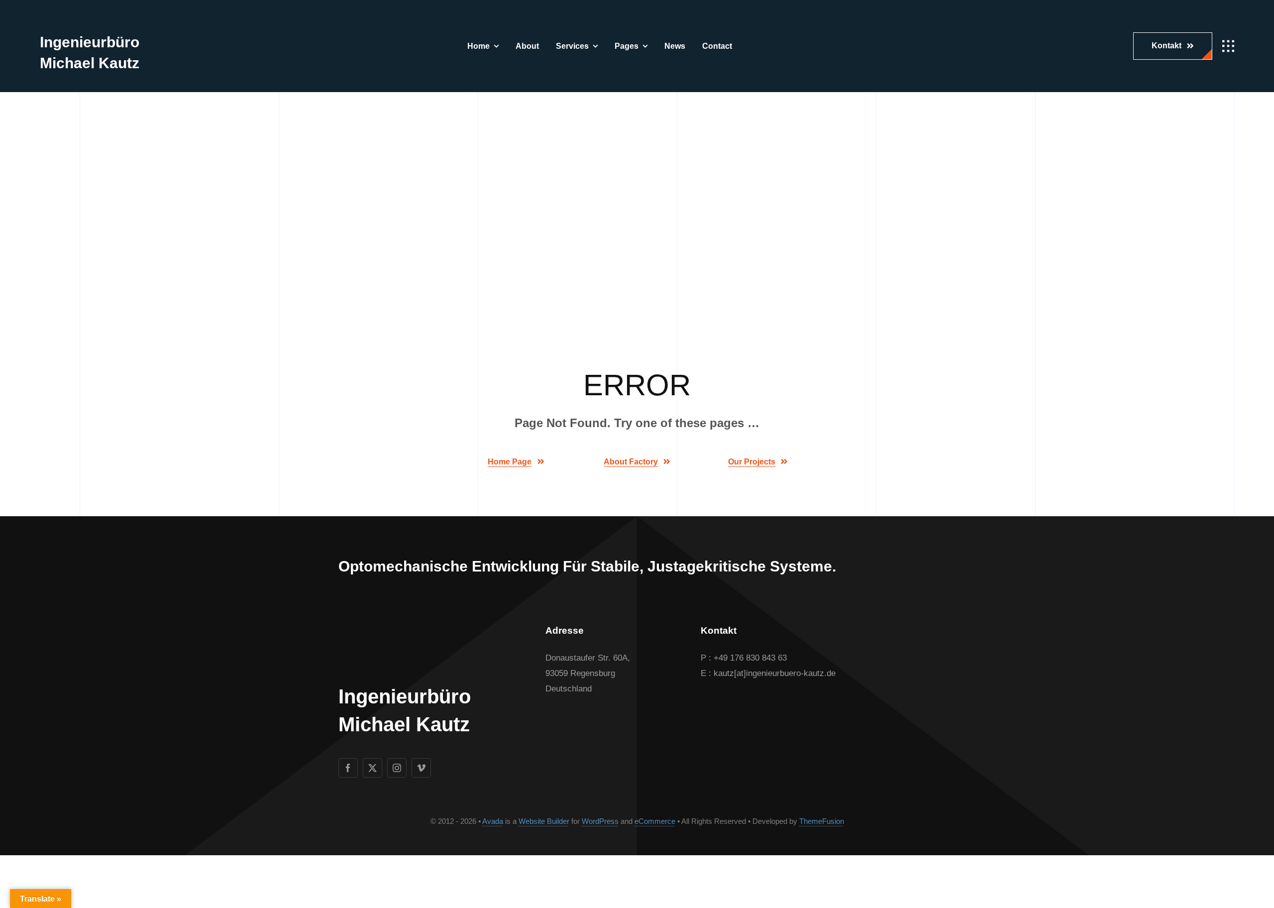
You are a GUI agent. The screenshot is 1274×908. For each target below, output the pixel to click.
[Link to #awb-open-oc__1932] (1228, 46)
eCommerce (655, 821)
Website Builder (544, 821)
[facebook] (348, 768)
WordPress (600, 821)
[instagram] (397, 768)
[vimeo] (421, 768)
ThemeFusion (821, 821)
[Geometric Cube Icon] (58, 15)
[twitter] (372, 768)
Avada (492, 821)
